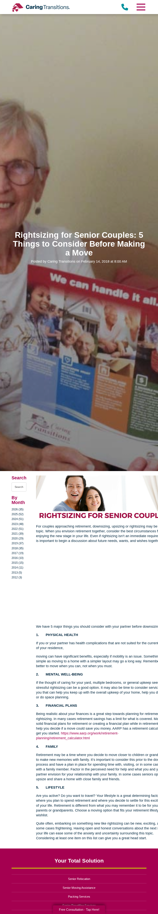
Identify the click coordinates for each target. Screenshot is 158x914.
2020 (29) (18, 538)
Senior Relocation (79, 878)
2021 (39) (18, 533)
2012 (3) (17, 577)
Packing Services (79, 896)
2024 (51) (18, 519)
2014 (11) (17, 567)
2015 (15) (18, 562)
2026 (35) (18, 509)
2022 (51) (18, 528)
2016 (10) (18, 557)
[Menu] (140, 7)
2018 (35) (18, 548)
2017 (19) (18, 553)
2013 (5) (17, 572)
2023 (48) (18, 524)
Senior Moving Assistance (79, 887)
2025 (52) (18, 514)
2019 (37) (18, 543)
